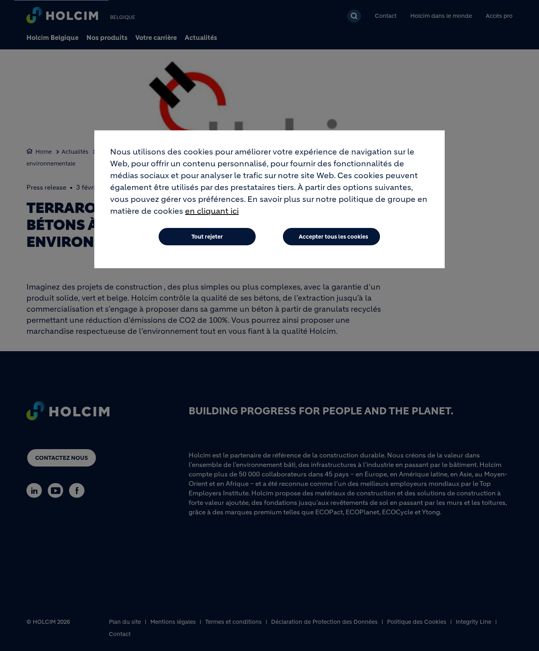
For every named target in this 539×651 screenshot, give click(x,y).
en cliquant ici (212, 211)
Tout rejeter (207, 236)
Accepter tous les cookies (333, 236)
